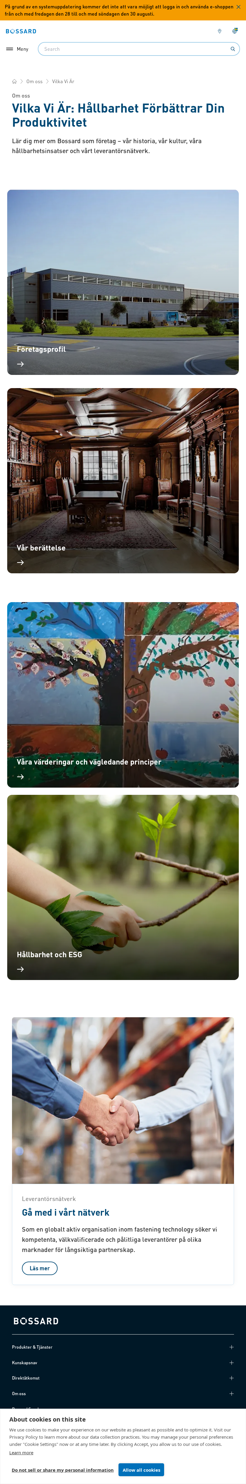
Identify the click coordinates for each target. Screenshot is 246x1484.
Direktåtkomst (26, 1377)
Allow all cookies (141, 1470)
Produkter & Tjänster (32, 1347)
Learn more (21, 1452)
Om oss (34, 81)
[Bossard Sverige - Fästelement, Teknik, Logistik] (14, 81)
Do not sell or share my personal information (63, 1470)
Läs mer (40, 1268)
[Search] (232, 49)
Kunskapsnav (24, 1362)
